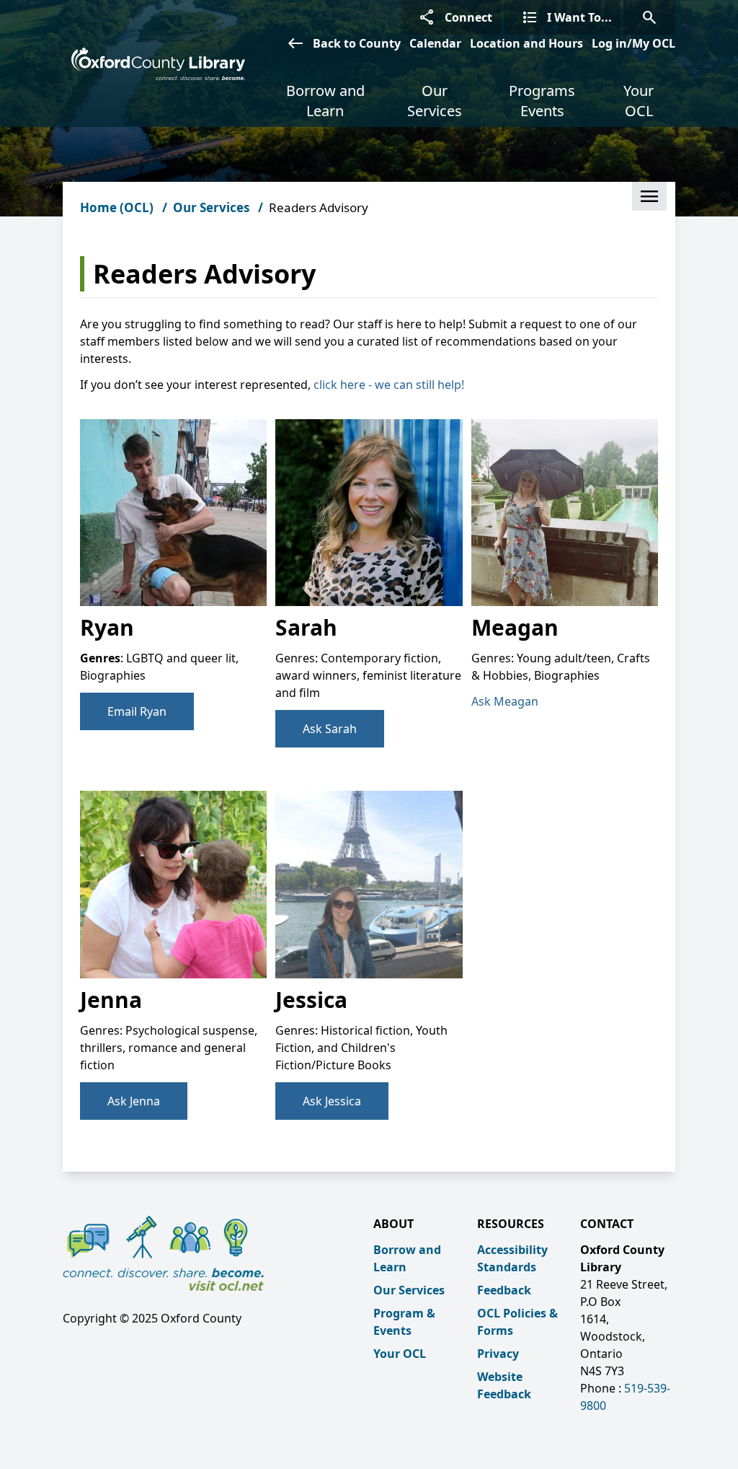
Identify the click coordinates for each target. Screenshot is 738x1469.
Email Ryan (136, 711)
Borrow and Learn (325, 100)
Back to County (344, 43)
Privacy (498, 1353)
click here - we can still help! (389, 385)
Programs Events (542, 100)
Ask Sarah (330, 729)
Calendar (435, 43)
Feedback (504, 1290)
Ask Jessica (332, 1101)
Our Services (434, 100)
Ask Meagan (504, 701)
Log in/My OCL (633, 43)
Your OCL (638, 100)
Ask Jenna (133, 1101)
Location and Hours (526, 43)
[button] (649, 196)
